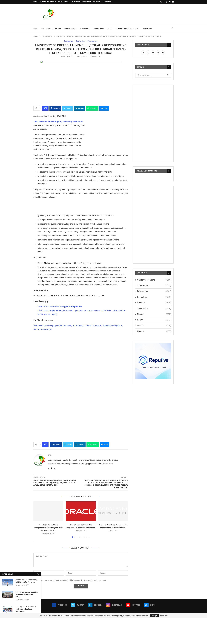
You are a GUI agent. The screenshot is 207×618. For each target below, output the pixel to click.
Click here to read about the (60, 306)
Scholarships (63, 2)
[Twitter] (161, 2)
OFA (70, 57)
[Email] (173, 2)
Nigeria (154, 314)
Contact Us (107, 2)
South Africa (154, 308)
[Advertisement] (130, 14)
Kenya (154, 320)
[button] (37, 519)
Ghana (154, 325)
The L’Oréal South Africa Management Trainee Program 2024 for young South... (48, 527)
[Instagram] (166, 2)
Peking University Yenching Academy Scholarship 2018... (27, 594)
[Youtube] (169, 2)
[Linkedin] (163, 2)
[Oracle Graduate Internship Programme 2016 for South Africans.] (81, 511)
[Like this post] (46, 108)
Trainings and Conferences (127, 28)
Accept (154, 616)
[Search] (172, 28)
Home (35, 2)
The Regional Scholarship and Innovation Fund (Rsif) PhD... (26, 609)
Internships (86, 2)
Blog (110, 28)
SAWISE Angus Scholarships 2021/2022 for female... (27, 581)
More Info (164, 615)
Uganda (154, 331)
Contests (96, 2)
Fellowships (75, 2)
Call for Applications (48, 2)
